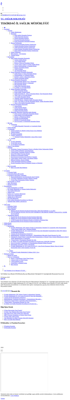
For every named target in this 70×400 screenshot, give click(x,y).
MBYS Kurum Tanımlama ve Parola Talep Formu (17, 315)
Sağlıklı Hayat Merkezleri (14, 197)
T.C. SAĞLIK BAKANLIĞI (13, 19)
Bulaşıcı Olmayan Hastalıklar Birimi (24, 63)
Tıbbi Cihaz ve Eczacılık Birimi (22, 95)
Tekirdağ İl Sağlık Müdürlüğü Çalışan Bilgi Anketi (28, 137)
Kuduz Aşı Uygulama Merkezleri (16, 194)
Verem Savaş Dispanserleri (15, 195)
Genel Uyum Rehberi (13, 146)
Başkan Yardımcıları (16, 43)
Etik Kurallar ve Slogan (14, 181)
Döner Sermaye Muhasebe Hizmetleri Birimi (26, 113)
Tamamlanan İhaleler (13, 215)
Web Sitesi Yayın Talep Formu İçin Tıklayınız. (16, 313)
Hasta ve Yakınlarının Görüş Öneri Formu (22, 258)
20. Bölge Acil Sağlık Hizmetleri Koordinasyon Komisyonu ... (21, 303)
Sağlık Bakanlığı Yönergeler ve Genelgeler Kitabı (27, 126)
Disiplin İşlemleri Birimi (20, 109)
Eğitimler (10, 147)
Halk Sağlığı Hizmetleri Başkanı (23, 35)
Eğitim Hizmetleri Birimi (21, 110)
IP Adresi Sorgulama (16, 134)
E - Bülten (10, 250)
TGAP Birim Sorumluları (18, 144)
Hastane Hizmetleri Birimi (21, 78)
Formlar (13, 138)
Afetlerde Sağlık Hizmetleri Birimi (23, 98)
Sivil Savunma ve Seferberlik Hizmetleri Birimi (27, 121)
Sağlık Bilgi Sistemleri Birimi (22, 86)
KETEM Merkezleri (13, 198)
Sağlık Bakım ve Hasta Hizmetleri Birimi (25, 73)
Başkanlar (13, 33)
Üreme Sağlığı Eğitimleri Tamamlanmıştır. (22, 150)
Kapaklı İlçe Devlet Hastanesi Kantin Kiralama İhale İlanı (26, 217)
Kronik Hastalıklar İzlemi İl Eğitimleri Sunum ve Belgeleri (26, 163)
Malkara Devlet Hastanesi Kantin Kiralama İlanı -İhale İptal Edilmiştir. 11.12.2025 (33, 210)
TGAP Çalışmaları (16, 141)
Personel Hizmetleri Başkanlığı (19, 104)
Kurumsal (6, 29)
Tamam (3, 398)
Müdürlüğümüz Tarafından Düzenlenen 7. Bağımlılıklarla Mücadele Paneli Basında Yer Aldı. (36, 235)
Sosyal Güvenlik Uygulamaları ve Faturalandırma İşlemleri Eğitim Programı (31, 243)
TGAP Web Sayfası (16, 143)
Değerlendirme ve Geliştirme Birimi (24, 75)
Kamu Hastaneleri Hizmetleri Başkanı (24, 41)
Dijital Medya (8, 224)
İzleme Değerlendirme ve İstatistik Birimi (25, 66)
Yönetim (10, 30)
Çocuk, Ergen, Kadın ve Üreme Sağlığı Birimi (26, 64)
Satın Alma (7, 204)
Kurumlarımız (8, 186)
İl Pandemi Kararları (9, 326)
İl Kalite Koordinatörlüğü (21, 118)
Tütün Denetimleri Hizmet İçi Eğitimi (21, 161)
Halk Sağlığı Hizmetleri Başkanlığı (20, 58)
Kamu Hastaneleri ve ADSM (15, 187)
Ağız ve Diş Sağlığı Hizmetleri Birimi (24, 103)
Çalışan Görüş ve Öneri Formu (19, 260)
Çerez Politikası (14, 395)
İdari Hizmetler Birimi (20, 84)
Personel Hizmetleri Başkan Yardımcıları (25, 44)
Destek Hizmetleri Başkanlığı (19, 80)
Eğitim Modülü (12, 127)
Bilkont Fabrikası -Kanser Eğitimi (20, 160)
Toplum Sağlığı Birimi (20, 60)
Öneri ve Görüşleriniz (13, 257)
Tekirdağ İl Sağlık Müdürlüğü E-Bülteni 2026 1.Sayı (25, 252)
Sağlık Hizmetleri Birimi (20, 90)
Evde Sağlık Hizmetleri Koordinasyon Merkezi (20, 200)
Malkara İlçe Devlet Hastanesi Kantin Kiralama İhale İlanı (26, 218)
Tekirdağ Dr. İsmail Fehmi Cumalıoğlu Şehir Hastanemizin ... (20, 300)
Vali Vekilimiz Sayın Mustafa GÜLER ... (15, 270)
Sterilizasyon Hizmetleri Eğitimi (19, 155)
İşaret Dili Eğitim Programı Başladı (20, 154)
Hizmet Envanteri (12, 184)
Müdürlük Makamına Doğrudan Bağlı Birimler (23, 112)
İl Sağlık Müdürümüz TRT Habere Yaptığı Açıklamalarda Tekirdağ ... (22, 294)
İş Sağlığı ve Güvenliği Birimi (22, 87)
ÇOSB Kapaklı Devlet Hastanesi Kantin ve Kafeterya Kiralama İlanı (29, 220)
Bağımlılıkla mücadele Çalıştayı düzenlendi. (23, 244)
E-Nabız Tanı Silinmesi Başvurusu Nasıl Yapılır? (17, 312)
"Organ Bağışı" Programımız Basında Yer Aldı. (23, 240)
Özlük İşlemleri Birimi (20, 107)
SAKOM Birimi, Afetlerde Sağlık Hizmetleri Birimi (28, 100)
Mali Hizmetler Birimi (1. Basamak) (24, 83)
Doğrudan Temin (12, 206)
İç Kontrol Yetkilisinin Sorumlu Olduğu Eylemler (24, 178)
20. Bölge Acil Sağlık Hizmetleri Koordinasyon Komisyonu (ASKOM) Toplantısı (33, 241)
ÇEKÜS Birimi (18, 69)
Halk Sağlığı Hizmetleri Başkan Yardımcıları (26, 50)
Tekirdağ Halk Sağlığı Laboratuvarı (17, 201)
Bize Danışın (14, 264)
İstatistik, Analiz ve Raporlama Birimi (24, 77)
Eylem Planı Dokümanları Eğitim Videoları (22, 180)
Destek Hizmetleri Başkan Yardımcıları (24, 46)
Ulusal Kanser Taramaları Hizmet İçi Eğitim (23, 152)
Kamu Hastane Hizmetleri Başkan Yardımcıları (27, 49)
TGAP (9, 140)
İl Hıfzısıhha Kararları (10, 327)
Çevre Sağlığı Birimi (19, 61)
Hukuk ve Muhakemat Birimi (22, 117)
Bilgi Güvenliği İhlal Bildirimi (19, 167)
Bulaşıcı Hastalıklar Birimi (21, 67)
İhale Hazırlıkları (12, 207)
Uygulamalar (11, 129)
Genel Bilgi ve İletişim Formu (19, 263)
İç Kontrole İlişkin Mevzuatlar (16, 174)
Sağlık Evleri (11, 192)
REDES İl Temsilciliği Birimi (22, 120)
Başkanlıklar (11, 57)
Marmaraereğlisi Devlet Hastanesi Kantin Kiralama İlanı (26, 221)
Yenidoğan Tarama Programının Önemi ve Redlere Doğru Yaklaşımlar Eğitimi (32, 149)
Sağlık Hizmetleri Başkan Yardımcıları (24, 47)
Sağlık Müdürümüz (16, 32)
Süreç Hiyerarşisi (12, 183)
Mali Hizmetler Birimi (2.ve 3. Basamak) (25, 81)
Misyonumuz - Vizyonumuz (18, 53)
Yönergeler (14, 124)
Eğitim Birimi (7, 223)
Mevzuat (10, 123)
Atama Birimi (18, 106)
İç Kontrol (7, 170)
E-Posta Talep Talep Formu (11, 316)
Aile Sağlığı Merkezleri (14, 190)
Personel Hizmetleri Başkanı (22, 40)
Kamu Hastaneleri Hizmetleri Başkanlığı (22, 72)
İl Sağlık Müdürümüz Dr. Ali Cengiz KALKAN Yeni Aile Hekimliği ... (23, 296)
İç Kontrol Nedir (12, 172)
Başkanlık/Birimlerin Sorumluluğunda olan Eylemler (25, 177)
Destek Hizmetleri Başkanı (21, 38)
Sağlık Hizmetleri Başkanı (21, 37)
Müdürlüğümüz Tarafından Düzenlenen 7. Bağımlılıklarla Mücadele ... (23, 299)
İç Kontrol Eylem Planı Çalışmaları (17, 175)
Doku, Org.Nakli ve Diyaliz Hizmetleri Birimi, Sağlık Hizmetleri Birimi (33, 101)
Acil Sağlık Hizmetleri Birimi (22, 97)
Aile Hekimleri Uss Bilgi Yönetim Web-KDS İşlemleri (18, 318)
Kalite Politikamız (16, 52)
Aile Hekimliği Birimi (20, 70)
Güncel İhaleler (12, 209)
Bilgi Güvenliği (12, 166)
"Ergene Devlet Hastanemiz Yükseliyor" (22, 234)
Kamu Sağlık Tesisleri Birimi (22, 92)
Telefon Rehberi (15, 132)
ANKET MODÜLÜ (16, 135)
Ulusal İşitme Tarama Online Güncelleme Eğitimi (24, 158)
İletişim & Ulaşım (9, 254)
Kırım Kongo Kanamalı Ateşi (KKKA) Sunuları (24, 157)
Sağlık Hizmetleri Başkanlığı (18, 89)
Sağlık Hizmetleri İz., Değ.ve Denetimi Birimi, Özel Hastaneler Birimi (33, 93)
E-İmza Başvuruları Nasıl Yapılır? (13, 310)
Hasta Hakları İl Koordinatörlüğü (23, 115)
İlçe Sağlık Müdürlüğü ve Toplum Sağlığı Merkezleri (22, 189)
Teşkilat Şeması (15, 55)
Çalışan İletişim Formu (17, 261)
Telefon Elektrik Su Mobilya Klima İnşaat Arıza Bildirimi (26, 130)
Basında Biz (11, 226)
